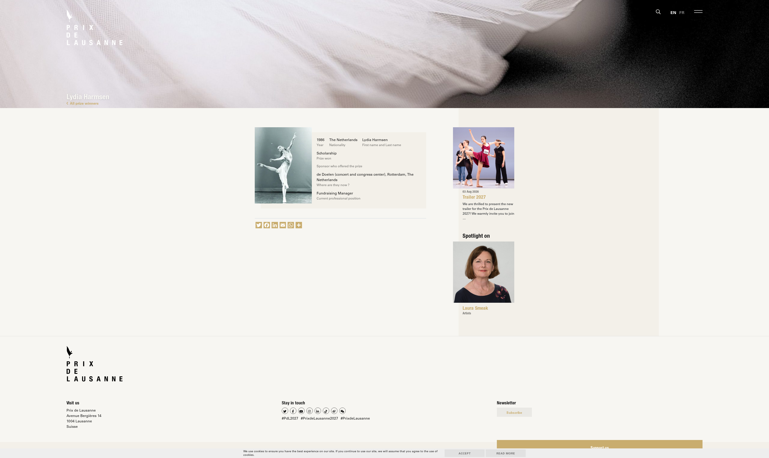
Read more (505, 453)
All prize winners (84, 103)
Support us (600, 448)
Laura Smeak (475, 308)
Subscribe (514, 412)
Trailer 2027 (474, 197)
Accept (465, 453)
